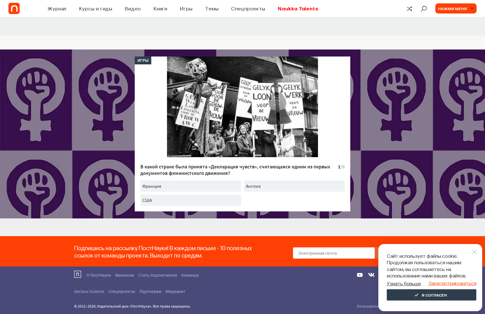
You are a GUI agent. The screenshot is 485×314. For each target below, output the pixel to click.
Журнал (57, 8)
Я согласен (434, 295)
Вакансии (124, 275)
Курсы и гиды (95, 8)
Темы (212, 8)
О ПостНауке (98, 275)
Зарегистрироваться (452, 283)
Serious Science (89, 291)
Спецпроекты (248, 8)
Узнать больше (404, 283)
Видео (133, 8)
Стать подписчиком (157, 275)
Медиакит (175, 291)
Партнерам (150, 291)
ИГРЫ (143, 60)
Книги (161, 8)
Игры (186, 8)
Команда (190, 275)
